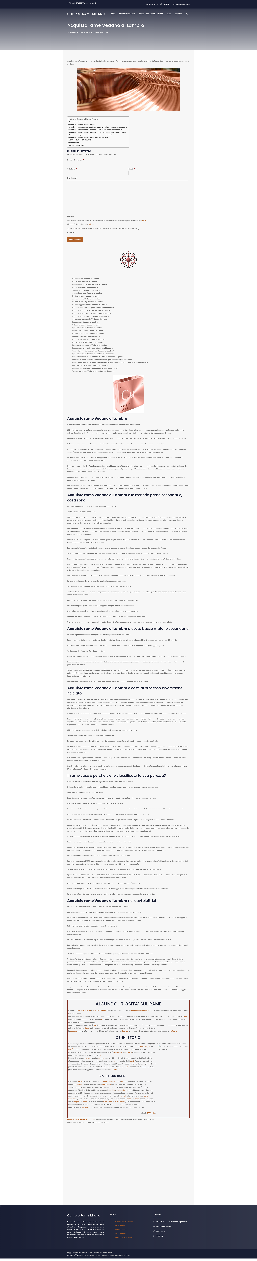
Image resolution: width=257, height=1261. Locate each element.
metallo (81, 1081)
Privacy (71, 216)
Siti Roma (127, 1255)
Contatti (178, 14)
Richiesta (72, 178)
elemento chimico (83, 1011)
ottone (136, 1099)
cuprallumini (120, 1102)
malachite (118, 1052)
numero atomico (99, 1011)
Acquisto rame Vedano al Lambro (82, 124)
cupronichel (107, 1102)
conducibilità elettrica (110, 1081)
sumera (101, 1058)
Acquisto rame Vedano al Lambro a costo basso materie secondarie (95, 130)
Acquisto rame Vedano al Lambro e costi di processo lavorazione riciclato (97, 132)
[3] (72, 1049)
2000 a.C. (145, 1067)
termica (124, 1081)
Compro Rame (120, 1230)
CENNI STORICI (74, 142)
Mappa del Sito (108, 1252)
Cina (127, 1067)
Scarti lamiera (120, 1233)
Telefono (72, 169)
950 (102, 1019)
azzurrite (128, 1052)
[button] (187, 14)
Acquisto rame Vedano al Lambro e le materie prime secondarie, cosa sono (98, 127)
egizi (132, 1061)
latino (184, 1016)
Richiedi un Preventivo (78, 122)
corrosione (106, 1084)
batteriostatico (87, 1107)
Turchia (78, 1049)
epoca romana (76, 1031)
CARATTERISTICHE (76, 145)
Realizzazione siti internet (92, 1255)
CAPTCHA (71, 233)
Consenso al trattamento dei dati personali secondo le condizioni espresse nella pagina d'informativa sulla (108, 221)
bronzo (125, 1031)
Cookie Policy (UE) (94, 1252)
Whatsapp (159, 1236)
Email (131, 169)
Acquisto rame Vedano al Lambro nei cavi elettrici (88, 137)
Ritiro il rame (120, 1226)
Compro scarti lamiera (124, 1222)
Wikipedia (151, 1113)
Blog (169, 14)
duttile (112, 1090)
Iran (69, 1049)
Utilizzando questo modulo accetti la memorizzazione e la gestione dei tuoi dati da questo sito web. (104, 228)
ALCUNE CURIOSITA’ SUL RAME (80, 140)
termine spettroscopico (139, 1011)
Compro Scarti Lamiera (124, 1237)
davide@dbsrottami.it (164, 1226)
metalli (123, 1096)
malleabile (121, 1090)
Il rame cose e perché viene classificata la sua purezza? (90, 135)
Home (113, 14)
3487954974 (160, 1231)
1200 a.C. (115, 1070)
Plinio (95, 1025)
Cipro (87, 1028)
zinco (85, 1102)
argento (80, 1084)
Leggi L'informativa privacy (77, 1252)
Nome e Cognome (75, 160)
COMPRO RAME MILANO (86, 14)
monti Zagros (145, 1046)
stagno (174, 1031)
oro (99, 1055)
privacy (144, 221)
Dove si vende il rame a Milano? (151, 14)
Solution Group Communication (112, 1255)
